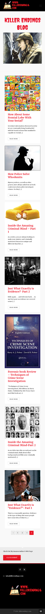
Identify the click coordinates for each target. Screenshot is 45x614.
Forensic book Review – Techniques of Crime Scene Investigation (22, 376)
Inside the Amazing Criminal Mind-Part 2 (22, 443)
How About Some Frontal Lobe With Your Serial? (19, 117)
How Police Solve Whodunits (19, 175)
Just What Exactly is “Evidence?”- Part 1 (21, 506)
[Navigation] (40, 5)
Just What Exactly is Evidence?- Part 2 (21, 290)
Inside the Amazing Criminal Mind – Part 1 (22, 228)
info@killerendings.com (14, 576)
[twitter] (24, 569)
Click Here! (11, 557)
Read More (14, 139)
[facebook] (20, 569)
